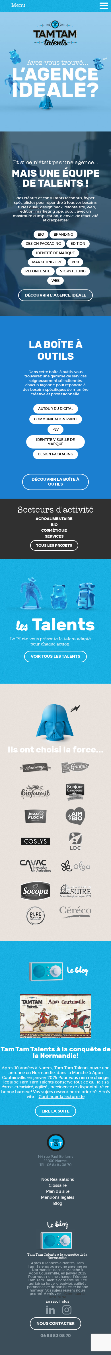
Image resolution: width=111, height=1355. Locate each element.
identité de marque (55, 253)
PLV (55, 429)
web (55, 280)
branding (63, 234)
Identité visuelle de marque (55, 441)
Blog (57, 1203)
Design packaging (55, 454)
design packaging (43, 243)
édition (78, 243)
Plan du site (57, 1191)
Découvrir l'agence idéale (55, 295)
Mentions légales (57, 1197)
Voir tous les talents (55, 656)
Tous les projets (54, 545)
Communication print (55, 419)
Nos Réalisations (57, 1179)
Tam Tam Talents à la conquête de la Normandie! (56, 1052)
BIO (41, 234)
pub (75, 262)
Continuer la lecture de (62, 1096)
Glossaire (58, 1185)
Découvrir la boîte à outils (55, 482)
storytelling (73, 271)
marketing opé (47, 262)
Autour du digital (55, 408)
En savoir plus (57, 1301)
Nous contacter (55, 1323)
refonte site (37, 271)
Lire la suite (55, 1111)
